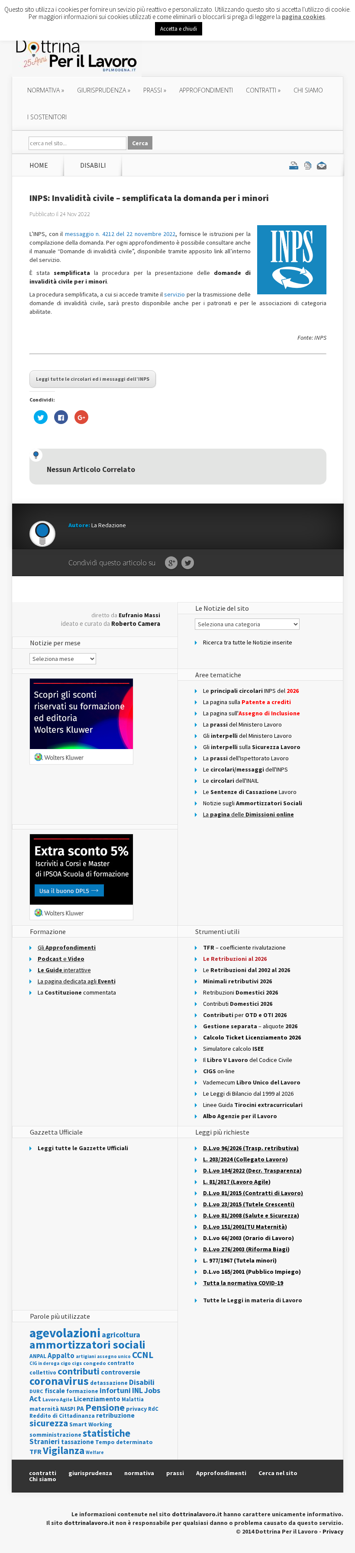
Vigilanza (63, 1450)
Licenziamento (97, 1398)
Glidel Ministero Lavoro (247, 736)
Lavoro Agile (57, 1399)
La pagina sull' (251, 713)
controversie (120, 1372)
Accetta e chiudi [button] (178, 28)
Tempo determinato (124, 1442)
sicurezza (48, 1423)
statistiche (106, 1433)
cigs (77, 1363)
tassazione (77, 1442)
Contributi (237, 1004)
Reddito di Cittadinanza (62, 1415)
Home (38, 165)
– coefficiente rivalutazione (244, 947)
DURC (36, 1391)
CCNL (142, 1355)
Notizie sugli (252, 803)
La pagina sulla (247, 702)
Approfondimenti (221, 1473)
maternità (44, 1409)
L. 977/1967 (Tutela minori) (240, 1260)
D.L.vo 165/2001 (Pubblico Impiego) (252, 1272)
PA (80, 1408)
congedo (94, 1363)
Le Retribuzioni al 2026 (235, 959)
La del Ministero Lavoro (242, 724)
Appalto (61, 1355)
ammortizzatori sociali (87, 1344)
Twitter (187, 563)
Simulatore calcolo (233, 1048)
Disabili (93, 165)
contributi (79, 1371)
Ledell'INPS (245, 769)
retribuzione (115, 1415)
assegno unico (114, 1356)
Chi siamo (308, 90)
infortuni (115, 1390)
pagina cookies (303, 16)
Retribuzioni (240, 992)
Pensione (105, 1407)
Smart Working (90, 1424)
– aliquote (250, 1026)
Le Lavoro (250, 792)
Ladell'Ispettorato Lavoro (246, 758)
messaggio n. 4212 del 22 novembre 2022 (120, 234)
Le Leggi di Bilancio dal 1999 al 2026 (248, 1093)
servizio (174, 294)
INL (137, 1390)
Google (171, 563)
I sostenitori (47, 117)
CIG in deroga (44, 1363)
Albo (240, 1116)
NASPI (67, 1409)
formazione (82, 1391)
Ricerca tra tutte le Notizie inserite (247, 642)
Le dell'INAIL (230, 780)
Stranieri (44, 1441)
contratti (263, 90)
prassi (154, 90)
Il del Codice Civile (247, 1060)
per (245, 1015)
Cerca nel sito (277, 1473)
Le (246, 970)
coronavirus (59, 1381)
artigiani (86, 1356)
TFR (35, 1451)
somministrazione (55, 1434)
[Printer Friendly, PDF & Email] (308, 165)
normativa (45, 90)
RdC (153, 1409)
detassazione (109, 1383)
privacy (136, 1409)
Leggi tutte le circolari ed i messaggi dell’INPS (92, 379)
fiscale (55, 1391)
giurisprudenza (103, 90)
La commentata (77, 992)
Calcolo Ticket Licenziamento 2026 (252, 1037)
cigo (66, 1363)
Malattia (133, 1399)
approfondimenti (206, 90)
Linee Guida (253, 1105)
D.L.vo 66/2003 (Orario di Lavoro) (248, 1238)
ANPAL (37, 1356)
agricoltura (121, 1334)
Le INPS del (251, 691)
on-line (219, 1071)
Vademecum (251, 1082)
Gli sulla (251, 747)
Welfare (95, 1452)
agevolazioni (64, 1333)
